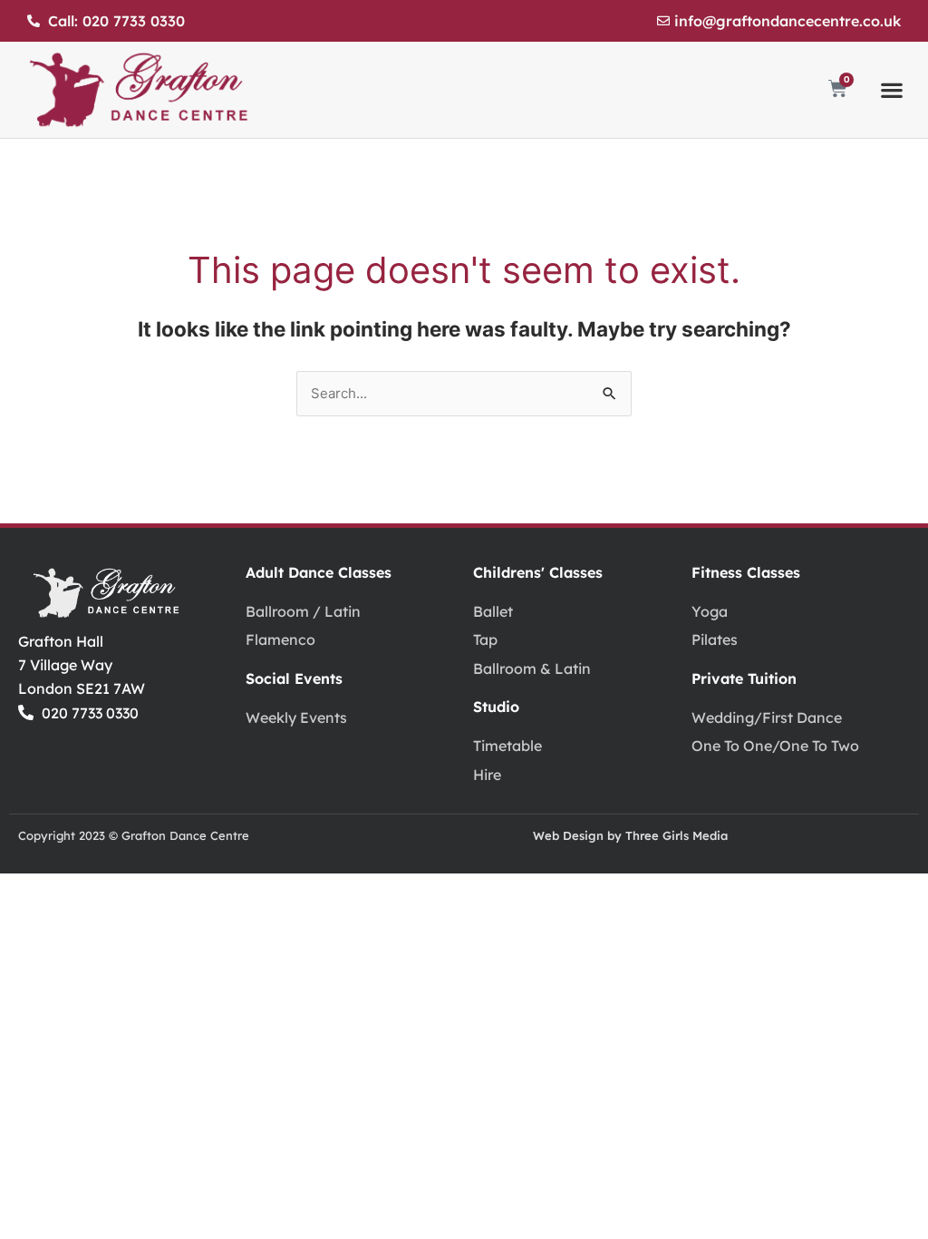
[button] (892, 90)
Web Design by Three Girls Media (630, 835)
